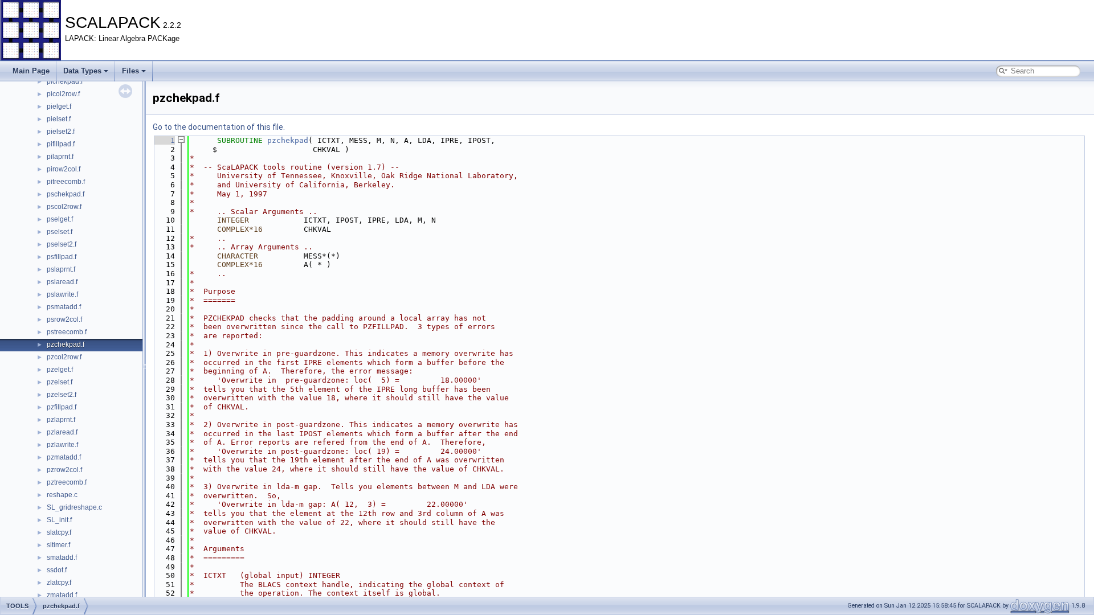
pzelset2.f (61, 395)
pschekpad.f (65, 194)
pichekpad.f (65, 81)
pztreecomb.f (67, 482)
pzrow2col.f (64, 470)
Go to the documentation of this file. (219, 127)
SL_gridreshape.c (74, 507)
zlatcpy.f (59, 583)
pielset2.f (61, 132)
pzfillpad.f (61, 407)
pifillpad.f (61, 144)
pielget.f (59, 106)
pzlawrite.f (62, 445)
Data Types (82, 71)
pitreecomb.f (66, 182)
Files (130, 71)
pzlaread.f (62, 432)
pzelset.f (59, 382)
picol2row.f (63, 94)
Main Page (31, 71)
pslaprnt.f (61, 269)
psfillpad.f (61, 257)
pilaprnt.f (60, 157)
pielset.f (59, 119)
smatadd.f (62, 557)
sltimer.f (58, 545)
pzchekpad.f (65, 344)
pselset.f (59, 232)
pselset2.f (61, 244)
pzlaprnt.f (61, 420)
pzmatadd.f (64, 457)
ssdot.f (57, 570)
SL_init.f (59, 520)
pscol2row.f (64, 207)
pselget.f (60, 219)
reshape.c (62, 495)
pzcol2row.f (64, 357)
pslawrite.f (62, 294)
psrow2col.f (64, 319)
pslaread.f (62, 282)
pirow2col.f (63, 169)
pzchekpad (287, 140)
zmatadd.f (62, 595)
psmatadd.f (64, 307)
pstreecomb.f (67, 332)
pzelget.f (60, 370)
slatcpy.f (59, 532)
